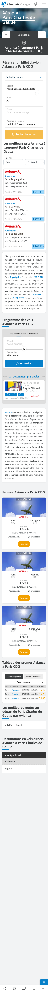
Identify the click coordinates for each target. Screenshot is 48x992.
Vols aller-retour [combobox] (15, 77)
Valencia (15, 694)
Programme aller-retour (19, 334)
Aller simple (33, 334)
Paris (7, 690)
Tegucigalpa (15, 277)
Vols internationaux (33, 677)
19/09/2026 (34, 690)
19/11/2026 (34, 694)
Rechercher (26, 363)
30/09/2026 (34, 698)
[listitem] (24, 725)
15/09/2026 (26, 698)
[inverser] (38, 93)
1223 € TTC (18, 298)
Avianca (8, 412)
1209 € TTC (38, 277)
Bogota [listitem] (8, 768)
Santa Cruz (15, 698)
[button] (40, 77)
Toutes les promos (14, 677)
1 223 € (43, 694)
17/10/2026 (26, 694)
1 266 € (43, 698)
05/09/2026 (26, 690)
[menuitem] (15, 4)
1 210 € (43, 689)
